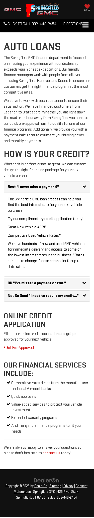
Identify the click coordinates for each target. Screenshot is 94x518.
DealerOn (40, 486)
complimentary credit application (45, 219)
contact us (51, 453)
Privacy (68, 486)
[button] (30, 24)
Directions (73, 24)
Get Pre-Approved (19, 347)
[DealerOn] (46, 480)
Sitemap (55, 486)
